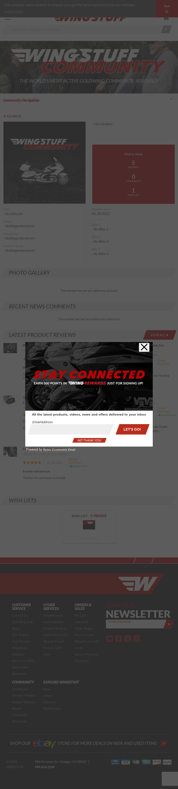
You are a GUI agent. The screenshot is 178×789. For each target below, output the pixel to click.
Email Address (42, 422)
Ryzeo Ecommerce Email (59, 449)
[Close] (144, 347)
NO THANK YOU (89, 440)
